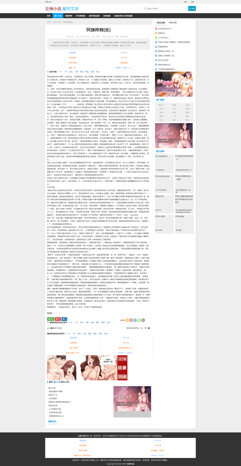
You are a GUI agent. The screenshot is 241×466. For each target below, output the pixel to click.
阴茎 (92, 72)
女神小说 (70, 36)
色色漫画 (72, 58)
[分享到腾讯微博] (135, 320)
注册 (192, 2)
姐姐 (187, 116)
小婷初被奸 (52, 398)
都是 (174, 112)
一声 (65, 72)
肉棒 (187, 109)
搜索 (193, 8)
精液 (81, 72)
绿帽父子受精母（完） (167, 56)
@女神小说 (124, 36)
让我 (187, 105)
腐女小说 (57, 16)
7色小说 (124, 53)
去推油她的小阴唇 (55, 391)
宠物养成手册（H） (126, 348)
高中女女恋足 (163, 60)
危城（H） (73, 68)
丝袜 (161, 109)
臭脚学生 (161, 33)
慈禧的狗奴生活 (164, 65)
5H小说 (124, 58)
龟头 (98, 72)
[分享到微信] (139, 320)
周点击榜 (161, 22)
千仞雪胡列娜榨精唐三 (167, 69)
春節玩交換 (52, 405)
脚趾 (87, 72)
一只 (60, 72)
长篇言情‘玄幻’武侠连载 (123, 16)
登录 (185, 2)
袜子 (174, 120)
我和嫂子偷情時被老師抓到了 (59, 402)
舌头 (161, 120)
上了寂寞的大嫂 (54, 409)
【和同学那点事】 (55, 412)
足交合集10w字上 (165, 28)
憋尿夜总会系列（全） (167, 51)
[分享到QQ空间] (127, 320)
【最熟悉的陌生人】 (56, 416)
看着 (174, 105)
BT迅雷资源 (80, 16)
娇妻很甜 (124, 63)
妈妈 (161, 112)
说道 (187, 120)
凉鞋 (71, 72)
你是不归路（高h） (73, 353)
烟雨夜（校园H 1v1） (124, 68)
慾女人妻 (51, 388)
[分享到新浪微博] (131, 320)
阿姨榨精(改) (68, 22)
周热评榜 (173, 22)
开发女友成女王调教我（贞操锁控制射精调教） (175, 42)
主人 (174, 109)
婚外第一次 (52, 395)
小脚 (76, 72)
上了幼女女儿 (163, 37)
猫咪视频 (72, 53)
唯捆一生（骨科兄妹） (83, 455)
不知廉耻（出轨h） (158, 450)
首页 (49, 16)
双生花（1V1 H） (158, 455)
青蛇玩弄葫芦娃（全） (135, 328)
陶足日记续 (57, 328)
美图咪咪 (68, 16)
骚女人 (161, 105)
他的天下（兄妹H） (126, 353)
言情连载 (106, 16)
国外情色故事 (94, 16)
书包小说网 (72, 63)
